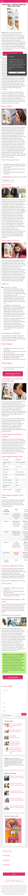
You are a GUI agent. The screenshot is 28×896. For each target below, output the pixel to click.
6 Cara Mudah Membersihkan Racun (14, 736)
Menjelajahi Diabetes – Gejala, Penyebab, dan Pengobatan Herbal (14, 743)
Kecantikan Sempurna (7, 177)
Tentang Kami (6, 881)
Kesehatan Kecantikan (10, 880)
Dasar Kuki (18, 881)
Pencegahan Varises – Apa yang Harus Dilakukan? (15, 730)
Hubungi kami (12, 881)
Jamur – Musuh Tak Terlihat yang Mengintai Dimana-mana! (16, 725)
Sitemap (22, 881)
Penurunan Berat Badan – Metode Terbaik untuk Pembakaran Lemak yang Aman (15, 750)
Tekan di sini (19, 466)
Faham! (16, 72)
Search (13, 874)
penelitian (19, 141)
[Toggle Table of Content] (11, 181)
